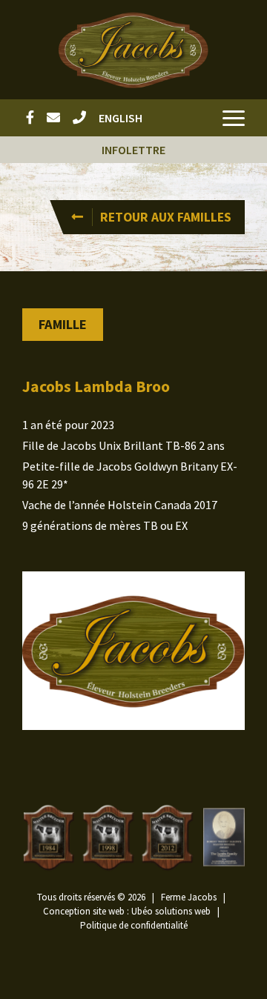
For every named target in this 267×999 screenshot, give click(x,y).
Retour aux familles (165, 217)
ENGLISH (120, 117)
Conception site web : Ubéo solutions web (127, 911)
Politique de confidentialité (134, 925)
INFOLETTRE (133, 149)
